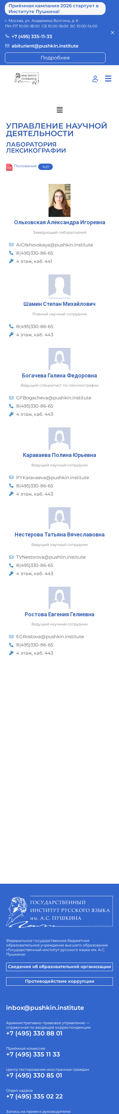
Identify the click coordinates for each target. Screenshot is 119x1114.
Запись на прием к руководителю (38, 1111)
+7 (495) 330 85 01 (34, 1075)
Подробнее (55, 58)
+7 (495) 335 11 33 (33, 1054)
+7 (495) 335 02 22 (34, 1096)
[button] (59, 110)
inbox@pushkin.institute (45, 1007)
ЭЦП (45, 167)
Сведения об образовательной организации (59, 966)
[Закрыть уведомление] (112, 32)
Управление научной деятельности (56, 129)
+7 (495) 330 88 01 (34, 1033)
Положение (25, 166)
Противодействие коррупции (59, 981)
